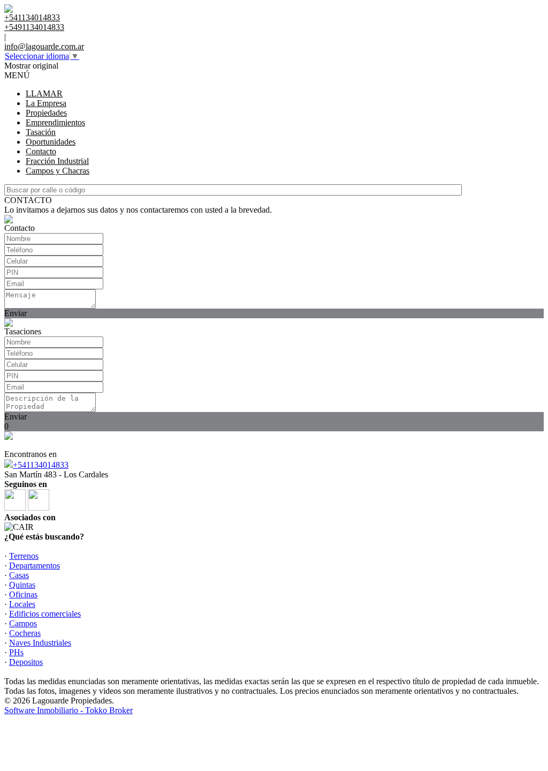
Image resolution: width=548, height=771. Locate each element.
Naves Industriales (40, 642)
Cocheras (25, 633)
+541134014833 (40, 464)
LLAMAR (44, 93)
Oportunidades (50, 141)
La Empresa (46, 103)
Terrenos (24, 555)
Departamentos (34, 565)
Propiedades (46, 112)
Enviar (15, 313)
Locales (22, 604)
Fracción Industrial (57, 161)
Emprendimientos (55, 122)
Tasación (41, 132)
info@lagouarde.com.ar (44, 46)
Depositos (26, 662)
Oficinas (23, 594)
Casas (19, 575)
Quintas (22, 584)
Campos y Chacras (57, 170)
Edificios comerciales (45, 613)
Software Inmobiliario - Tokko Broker (68, 710)
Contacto (41, 151)
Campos (23, 623)
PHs (16, 652)
